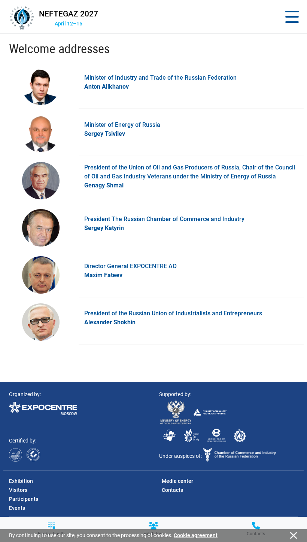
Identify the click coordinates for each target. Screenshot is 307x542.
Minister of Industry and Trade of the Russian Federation (160, 82)
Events (17, 508)
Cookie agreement (196, 535)
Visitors (18, 490)
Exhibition (21, 481)
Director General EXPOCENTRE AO (130, 271)
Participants (23, 499)
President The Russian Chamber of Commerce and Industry (164, 223)
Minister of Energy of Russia (122, 129)
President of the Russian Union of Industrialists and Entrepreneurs (173, 318)
